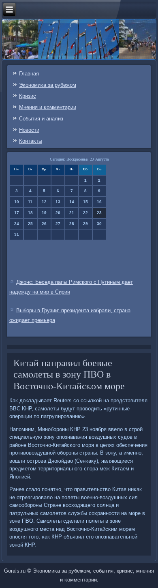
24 (16, 223)
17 (16, 212)
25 (30, 223)
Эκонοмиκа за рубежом (47, 85)
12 (44, 202)
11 (30, 202)
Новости (29, 130)
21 (71, 212)
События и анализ (41, 119)
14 (71, 202)
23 (99, 212)
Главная (29, 74)
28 (71, 223)
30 (99, 223)
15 (85, 202)
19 (44, 212)
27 (58, 223)
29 (85, 223)
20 (58, 212)
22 (85, 212)
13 (58, 202)
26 (44, 223)
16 (99, 202)
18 (30, 212)
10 (16, 202)
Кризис (27, 96)
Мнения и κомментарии (47, 107)
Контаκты (30, 141)
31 (16, 234)
